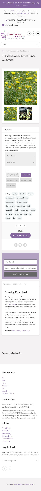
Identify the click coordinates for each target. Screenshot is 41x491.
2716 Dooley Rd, (17, 11)
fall (30, 214)
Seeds (3, 380)
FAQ (25, 284)
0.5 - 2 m (9, 214)
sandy (33, 210)
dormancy (12, 304)
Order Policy (6, 428)
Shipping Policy (7, 436)
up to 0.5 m (18, 214)
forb (28, 206)
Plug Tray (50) (12, 175)
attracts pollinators (22, 198)
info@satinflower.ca (11, 25)
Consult (4, 391)
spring (8, 218)
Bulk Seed (11, 185)
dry (14, 218)
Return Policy (6, 433)
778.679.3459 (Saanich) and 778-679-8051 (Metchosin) (21, 21)
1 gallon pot (12, 180)
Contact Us (6, 441)
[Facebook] (4, 468)
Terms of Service (7, 438)
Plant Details (11, 156)
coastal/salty (24, 210)
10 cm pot (26, 175)
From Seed (7, 284)
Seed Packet (26, 180)
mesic (19, 218)
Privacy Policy (7, 431)
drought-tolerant (22, 202)
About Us (5, 386)
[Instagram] (10, 468)
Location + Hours (8, 393)
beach (16, 210)
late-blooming (10, 206)
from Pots (17, 284)
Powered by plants (29, 484)
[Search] (37, 44)
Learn (4, 383)
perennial (9, 210)
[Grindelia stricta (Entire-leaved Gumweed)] (20, 88)
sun (25, 214)
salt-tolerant (21, 206)
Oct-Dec (22, 194)
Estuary (30, 194)
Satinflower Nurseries (17, 484)
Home (3, 51)
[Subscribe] (36, 460)
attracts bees (10, 198)
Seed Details (11, 162)
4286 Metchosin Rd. (23, 13)
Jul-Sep (15, 194)
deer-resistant (10, 202)
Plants (4, 378)
